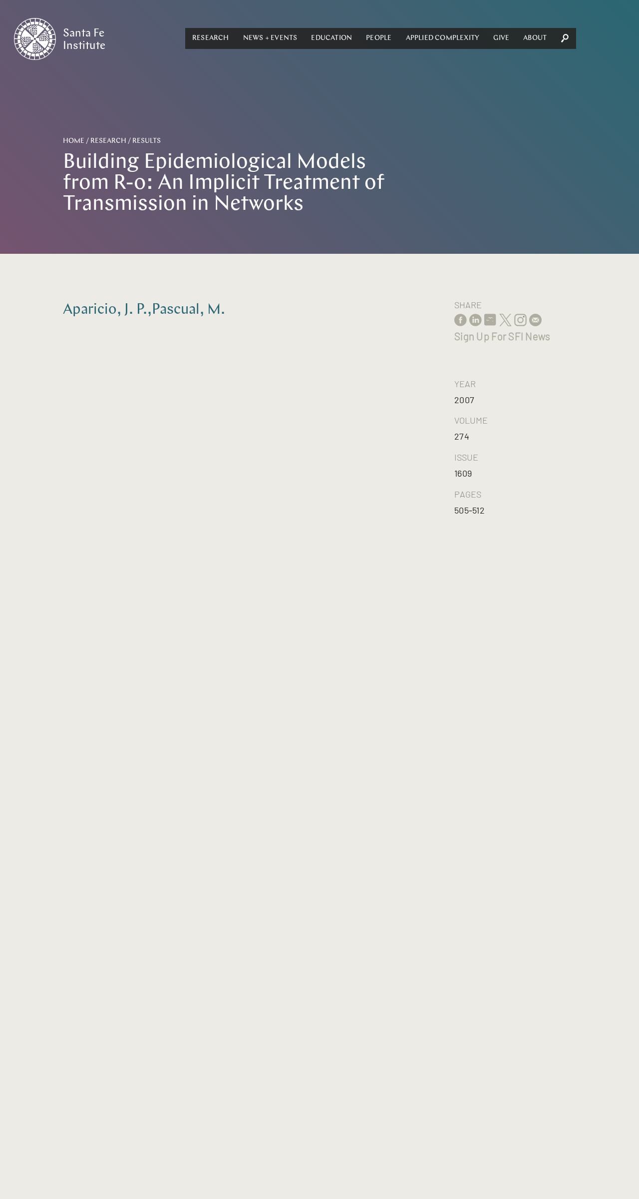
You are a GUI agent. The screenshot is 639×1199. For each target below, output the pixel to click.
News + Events (270, 38)
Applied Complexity (443, 38)
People (378, 38)
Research (210, 38)
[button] (210, 38)
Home (73, 141)
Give (501, 38)
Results (146, 141)
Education (331, 38)
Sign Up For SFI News (502, 336)
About (535, 38)
